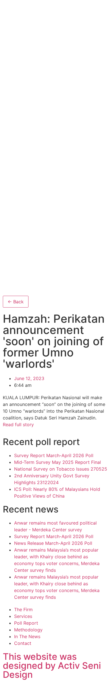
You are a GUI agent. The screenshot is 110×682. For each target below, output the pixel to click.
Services (23, 616)
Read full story (18, 424)
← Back (16, 301)
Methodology (28, 630)
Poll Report (26, 623)
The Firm (23, 609)
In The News (27, 636)
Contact (22, 643)
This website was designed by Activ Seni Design (52, 665)
